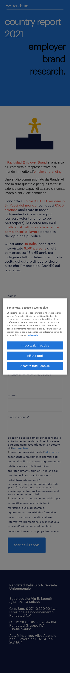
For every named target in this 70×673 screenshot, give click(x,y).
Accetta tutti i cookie (35, 365)
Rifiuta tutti (35, 355)
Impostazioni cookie (35, 345)
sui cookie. (33, 335)
